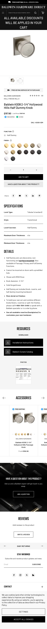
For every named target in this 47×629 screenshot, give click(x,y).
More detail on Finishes (15, 296)
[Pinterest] (39, 196)
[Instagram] (20, 575)
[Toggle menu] (3, 13)
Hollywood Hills (11, 99)
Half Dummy (11, 135)
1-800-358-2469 (22, 305)
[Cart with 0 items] (43, 13)
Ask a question (23, 494)
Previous (4, 398)
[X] (26, 196)
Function (7, 131)
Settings (23, 611)
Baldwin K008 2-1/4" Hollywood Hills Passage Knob (23, 444)
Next (34, 434)
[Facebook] (13, 196)
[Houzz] (33, 575)
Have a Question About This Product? (23, 184)
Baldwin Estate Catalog (23, 351)
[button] (12, 131)
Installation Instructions (23, 342)
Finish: (6, 140)
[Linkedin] (33, 196)
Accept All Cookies (23, 619)
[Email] (20, 196)
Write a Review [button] (23, 534)
